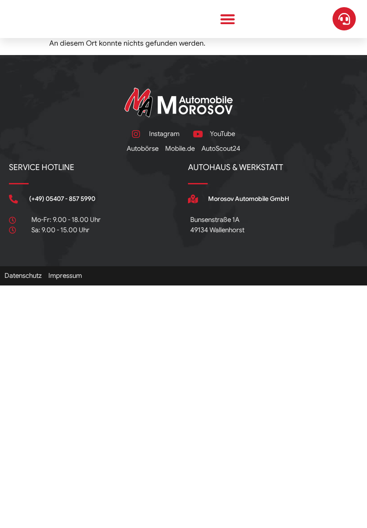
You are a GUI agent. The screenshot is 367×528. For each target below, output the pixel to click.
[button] (228, 19)
